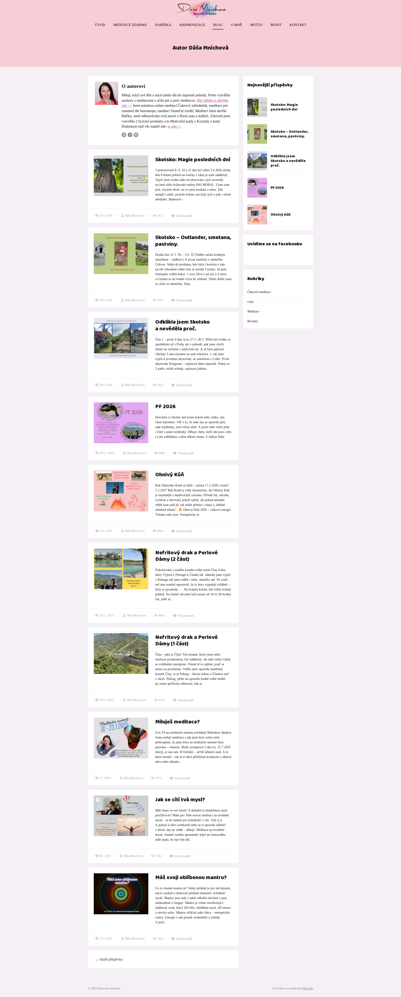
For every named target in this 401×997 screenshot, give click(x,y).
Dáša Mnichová (135, 215)
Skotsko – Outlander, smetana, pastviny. (193, 241)
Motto (256, 25)
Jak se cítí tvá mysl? (180, 799)
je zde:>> (174, 126)
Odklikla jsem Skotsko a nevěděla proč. (182, 325)
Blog (218, 25)
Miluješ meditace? (177, 722)
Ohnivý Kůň (169, 474)
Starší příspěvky (109, 959)
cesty (250, 301)
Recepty (252, 321)
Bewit (276, 25)
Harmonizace (192, 25)
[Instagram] (136, 135)
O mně (236, 25)
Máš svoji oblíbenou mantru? (191, 877)
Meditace (253, 311)
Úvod (100, 25)
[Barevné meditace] (200, 10)
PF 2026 (165, 406)
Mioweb (308, 988)
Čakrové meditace (259, 292)
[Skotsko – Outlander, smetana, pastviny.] (257, 134)
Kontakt (298, 25)
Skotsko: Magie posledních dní (192, 159)
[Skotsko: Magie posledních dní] (257, 107)
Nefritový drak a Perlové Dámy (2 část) (186, 556)
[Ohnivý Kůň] (257, 214)
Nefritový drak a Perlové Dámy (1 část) (186, 641)
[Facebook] (130, 135)
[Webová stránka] (124, 135)
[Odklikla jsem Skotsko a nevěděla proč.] (257, 161)
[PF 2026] (257, 188)
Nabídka (163, 25)
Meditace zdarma (130, 25)
